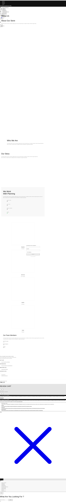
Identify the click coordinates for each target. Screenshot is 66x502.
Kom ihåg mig (29, 252)
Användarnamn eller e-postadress (31, 245)
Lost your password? (33, 256)
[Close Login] (1, 394)
